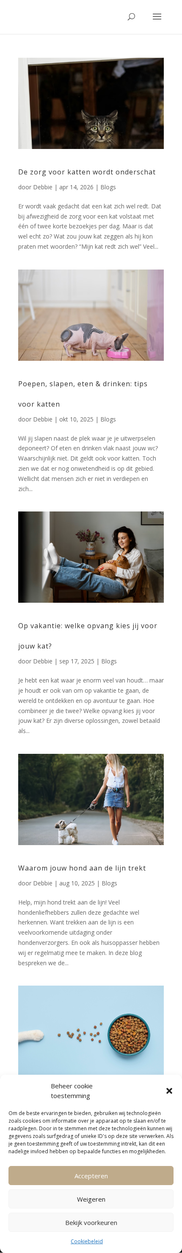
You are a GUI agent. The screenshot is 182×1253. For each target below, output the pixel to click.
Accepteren (91, 1176)
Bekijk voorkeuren (91, 1222)
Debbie (42, 187)
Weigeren (91, 1199)
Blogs (108, 187)
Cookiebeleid (87, 1241)
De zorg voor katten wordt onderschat (87, 172)
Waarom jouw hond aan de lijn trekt (82, 868)
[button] (169, 1091)
